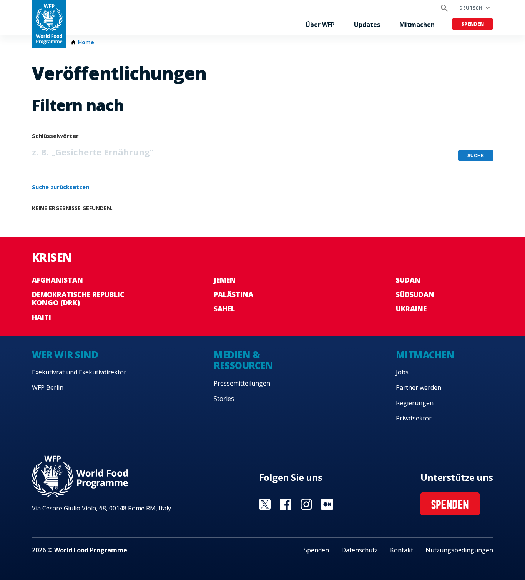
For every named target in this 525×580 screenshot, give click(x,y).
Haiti (41, 317)
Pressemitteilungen (242, 383)
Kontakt (401, 550)
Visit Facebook (285, 504)
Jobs (402, 372)
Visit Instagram (306, 504)
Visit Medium (327, 504)
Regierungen (415, 403)
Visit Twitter (265, 504)
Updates (367, 24)
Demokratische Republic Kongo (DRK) (78, 298)
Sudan (408, 279)
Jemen (225, 279)
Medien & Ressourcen (243, 360)
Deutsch (470, 8)
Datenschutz (359, 550)
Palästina (233, 294)
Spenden (472, 24)
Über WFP (320, 24)
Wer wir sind (65, 354)
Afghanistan (57, 279)
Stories (224, 398)
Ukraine (411, 308)
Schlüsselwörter (55, 136)
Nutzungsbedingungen (459, 550)
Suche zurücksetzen (60, 187)
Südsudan (415, 294)
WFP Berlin (47, 387)
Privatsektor (414, 418)
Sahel (224, 308)
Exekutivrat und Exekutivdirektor (79, 372)
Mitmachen (417, 24)
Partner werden (418, 387)
